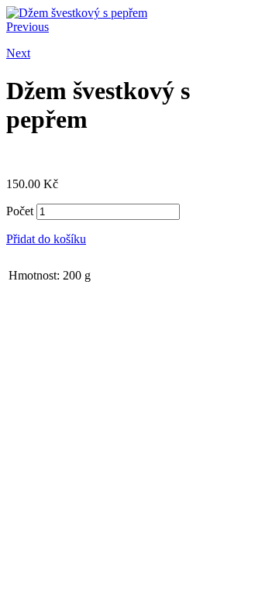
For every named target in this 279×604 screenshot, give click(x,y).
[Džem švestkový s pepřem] (76, 12)
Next (18, 53)
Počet (19, 211)
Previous (27, 26)
